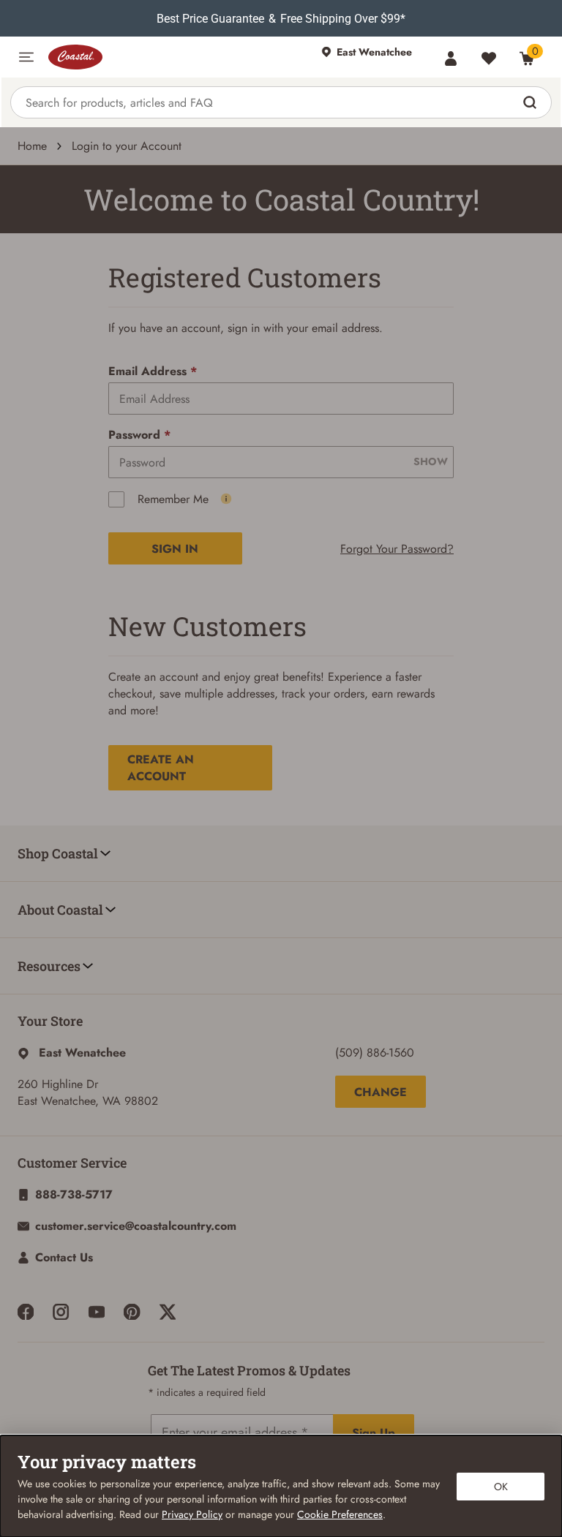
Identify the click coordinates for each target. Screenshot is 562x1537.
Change (380, 1092)
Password (139, 434)
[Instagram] (61, 1312)
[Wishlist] (489, 58)
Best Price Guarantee (210, 19)
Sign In (174, 548)
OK (501, 1486)
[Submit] (531, 102)
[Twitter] (168, 1312)
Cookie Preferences (340, 1514)
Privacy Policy (192, 1514)
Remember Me (173, 499)
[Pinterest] (132, 1312)
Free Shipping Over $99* (342, 19)
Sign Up (373, 1432)
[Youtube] (97, 1312)
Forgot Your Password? (397, 548)
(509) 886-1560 (374, 1052)
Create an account (160, 768)
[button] (26, 57)
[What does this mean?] (226, 498)
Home (32, 145)
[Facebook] (26, 1312)
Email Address (152, 371)
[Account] (450, 58)
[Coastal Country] (177, 57)
